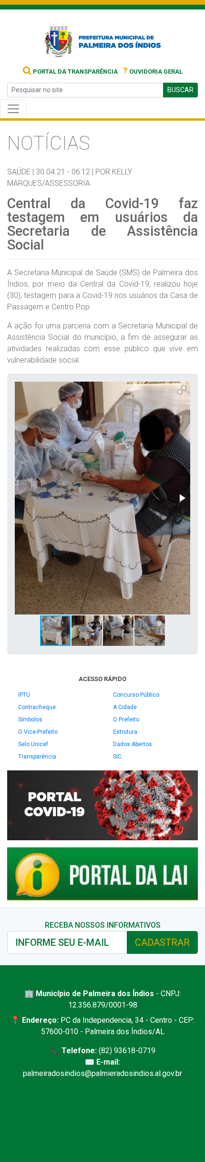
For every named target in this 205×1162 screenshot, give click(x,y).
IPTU (24, 694)
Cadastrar (162, 942)
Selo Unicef (33, 744)
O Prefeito (126, 719)
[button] (181, 389)
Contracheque (37, 707)
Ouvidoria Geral (153, 71)
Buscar (180, 90)
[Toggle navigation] (13, 108)
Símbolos (30, 719)
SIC (117, 756)
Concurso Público (136, 694)
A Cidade (125, 707)
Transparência (37, 756)
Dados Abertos (132, 744)
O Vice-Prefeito (38, 732)
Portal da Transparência (74, 71)
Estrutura (125, 732)
